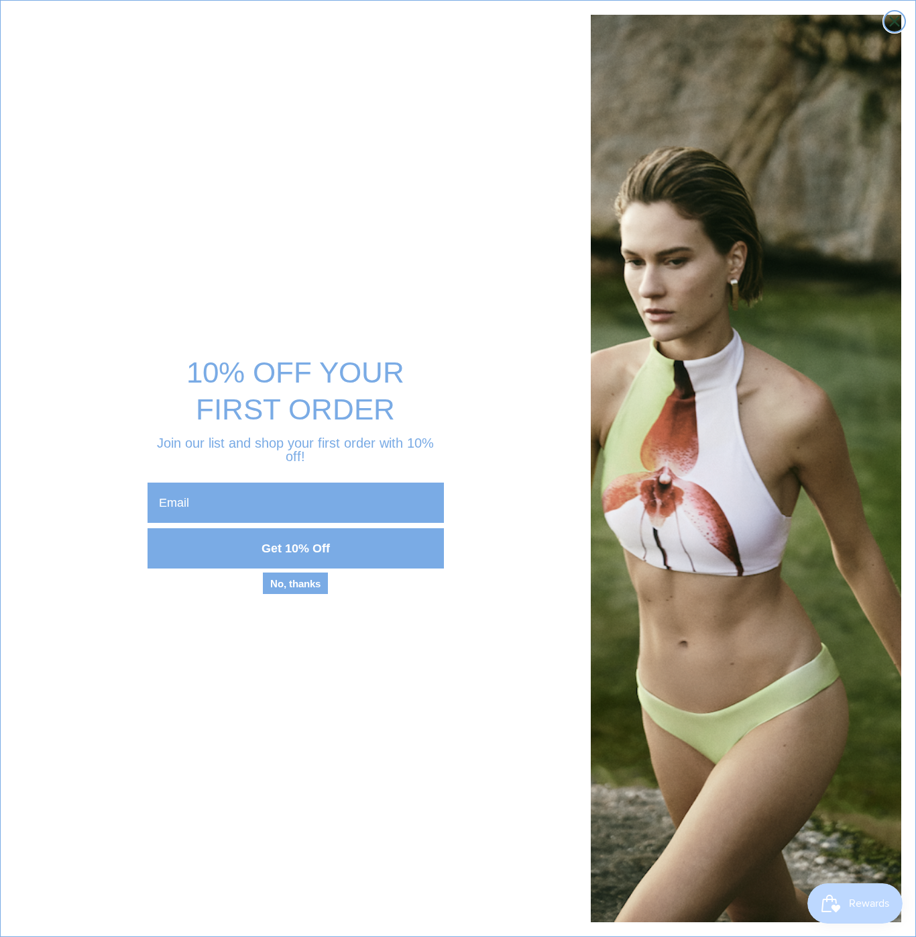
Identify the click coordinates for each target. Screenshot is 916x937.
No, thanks (295, 583)
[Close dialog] (894, 21)
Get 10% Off (296, 548)
